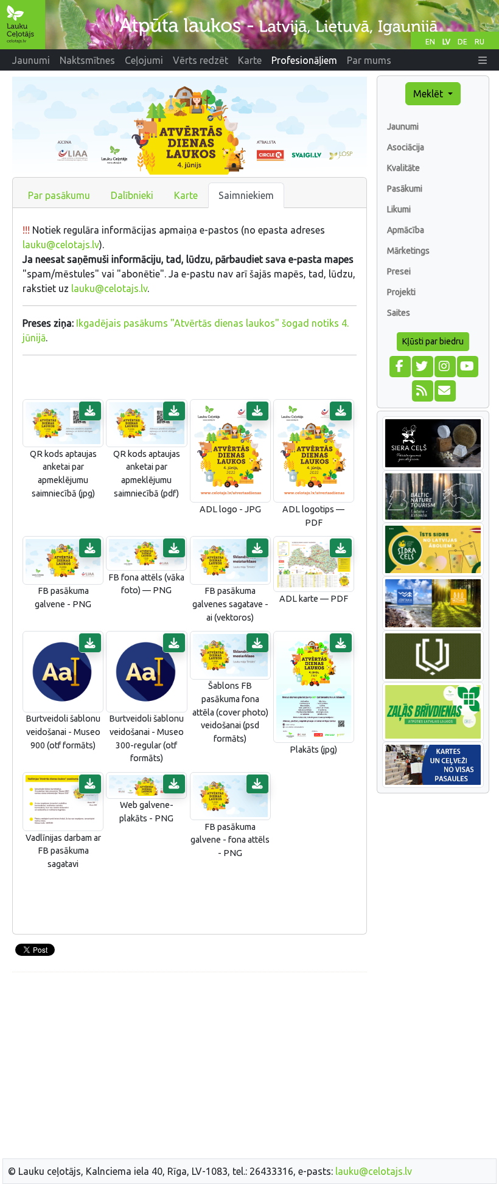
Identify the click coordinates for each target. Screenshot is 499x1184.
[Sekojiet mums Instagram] (444, 365)
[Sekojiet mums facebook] (399, 365)
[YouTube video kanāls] (467, 365)
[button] (482, 60)
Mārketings (408, 251)
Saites (398, 313)
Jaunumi (403, 126)
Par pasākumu (59, 195)
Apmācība (405, 230)
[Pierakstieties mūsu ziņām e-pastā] (444, 389)
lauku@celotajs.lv (61, 244)
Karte (186, 195)
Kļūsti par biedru (433, 341)
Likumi (399, 209)
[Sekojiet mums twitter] (422, 365)
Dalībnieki (132, 195)
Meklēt (429, 93)
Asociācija (405, 147)
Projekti (401, 292)
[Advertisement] (189, 1067)
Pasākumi (404, 188)
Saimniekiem (246, 195)
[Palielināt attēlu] (63, 422)
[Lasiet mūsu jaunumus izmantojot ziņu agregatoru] (422, 389)
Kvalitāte (403, 168)
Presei (399, 271)
